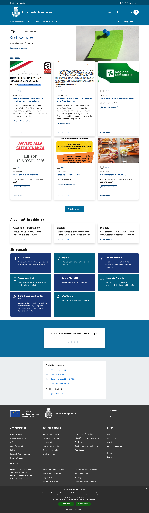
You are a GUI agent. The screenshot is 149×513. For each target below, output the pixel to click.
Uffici (12, 442)
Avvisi (16, 31)
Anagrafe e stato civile (51, 434)
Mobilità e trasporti (50, 454)
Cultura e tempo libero (51, 438)
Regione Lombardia (17, 3)
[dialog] (74, 499)
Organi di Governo (17, 434)
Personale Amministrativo (20, 454)
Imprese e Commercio (51, 446)
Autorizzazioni (80, 450)
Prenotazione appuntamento (53, 469)
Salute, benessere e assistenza (86, 446)
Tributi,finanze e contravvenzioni (87, 438)
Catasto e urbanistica (50, 450)
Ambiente (78, 442)
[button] (74, 509)
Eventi (109, 457)
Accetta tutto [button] (66, 504)
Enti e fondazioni (16, 446)
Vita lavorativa (48, 442)
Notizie (109, 434)
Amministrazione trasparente (86, 469)
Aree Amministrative (18, 438)
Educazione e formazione (84, 434)
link (95, 499)
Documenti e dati (16, 458)
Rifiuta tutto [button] (83, 504)
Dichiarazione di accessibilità (85, 481)
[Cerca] (136, 12)
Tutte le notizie (73, 209)
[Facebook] (116, 12)
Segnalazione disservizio (52, 473)
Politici (12, 450)
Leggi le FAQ (47, 477)
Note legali (79, 477)
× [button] (146, 489)
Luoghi (109, 453)
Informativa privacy (82, 473)
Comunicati (111, 438)
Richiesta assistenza (50, 481)
